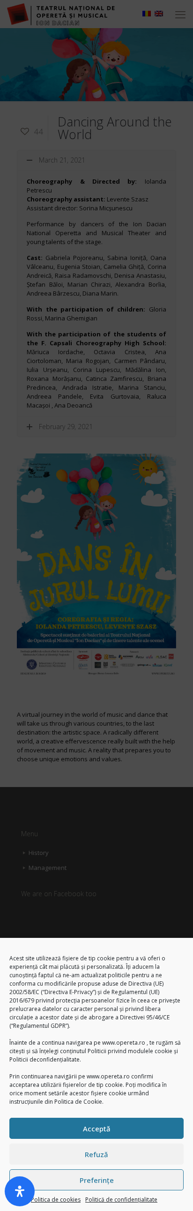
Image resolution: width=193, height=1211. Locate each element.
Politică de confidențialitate (121, 1200)
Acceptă (97, 1128)
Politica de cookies (56, 1200)
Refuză (96, 1154)
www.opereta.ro (123, 1043)
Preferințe (97, 1180)
